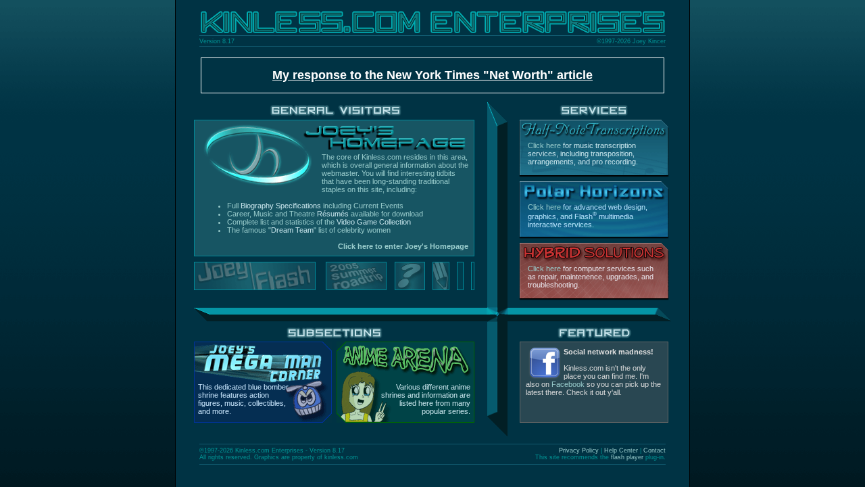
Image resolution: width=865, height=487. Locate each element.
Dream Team (292, 230)
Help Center (621, 450)
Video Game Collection (374, 222)
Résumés (333, 214)
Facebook (568, 384)
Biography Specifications (281, 206)
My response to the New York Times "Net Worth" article (432, 75)
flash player (627, 457)
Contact (654, 450)
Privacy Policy (579, 450)
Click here (544, 145)
